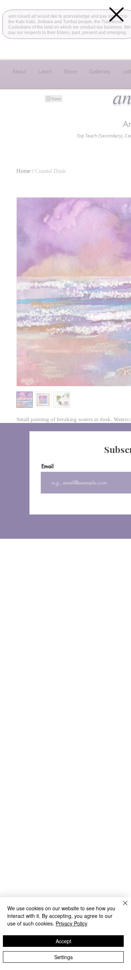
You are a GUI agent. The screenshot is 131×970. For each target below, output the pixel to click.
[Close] (121, 907)
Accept (63, 941)
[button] (116, 14)
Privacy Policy (71, 923)
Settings (63, 957)
